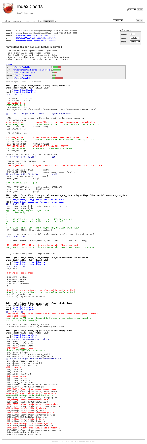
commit (48, 21)
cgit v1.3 (64, 441)
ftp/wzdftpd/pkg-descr (22, 75)
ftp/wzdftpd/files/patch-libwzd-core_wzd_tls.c (31, 70)
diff (56, 21)
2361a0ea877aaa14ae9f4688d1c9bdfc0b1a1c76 (36, 38)
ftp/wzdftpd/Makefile (21, 67)
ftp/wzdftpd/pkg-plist (21, 78)
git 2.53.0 (71, 441)
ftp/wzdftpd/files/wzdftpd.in (24, 73)
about (7, 21)
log (33, 21)
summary (18, 21)
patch (60, 36)
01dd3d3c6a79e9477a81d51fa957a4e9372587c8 (36, 36)
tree (40, 21)
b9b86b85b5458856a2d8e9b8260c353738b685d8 (36, 41)
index (22, 6)
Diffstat (9, 64)
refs (27, 21)
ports (37, 6)
